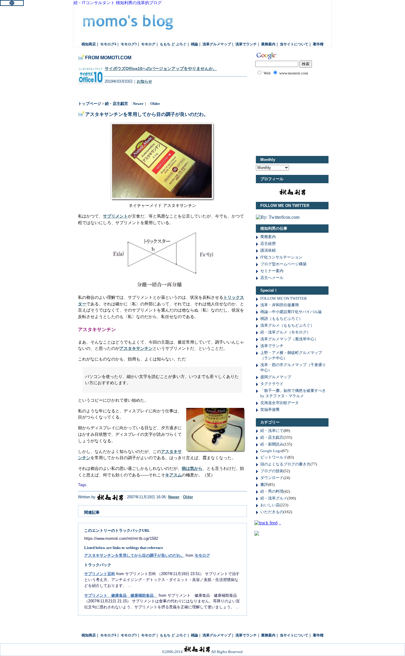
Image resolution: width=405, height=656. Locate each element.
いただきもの (271, 512)
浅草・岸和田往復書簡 (279, 305)
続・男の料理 (271, 491)
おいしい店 (270, 505)
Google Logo (271, 450)
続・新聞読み (271, 444)
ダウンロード (271, 477)
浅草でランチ (246, 44)
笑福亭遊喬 (270, 409)
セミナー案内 (271, 271)
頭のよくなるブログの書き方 (285, 464)
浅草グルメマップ (217, 44)
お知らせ (144, 81)
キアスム (173, 475)
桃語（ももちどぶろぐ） (281, 318)
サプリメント (115, 216)
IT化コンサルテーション (281, 257)
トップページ (89, 103)
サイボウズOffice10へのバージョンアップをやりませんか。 (161, 68)
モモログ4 (108, 44)
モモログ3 (129, 44)
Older (155, 103)
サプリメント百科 (99, 574)
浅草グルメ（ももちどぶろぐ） (287, 325)
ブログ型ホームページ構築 (283, 264)
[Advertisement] (298, 114)
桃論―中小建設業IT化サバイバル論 (291, 311)
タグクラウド (271, 384)
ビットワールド (273, 457)
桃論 (194, 44)
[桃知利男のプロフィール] (110, 497)
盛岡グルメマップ (275, 377)
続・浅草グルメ (273, 498)
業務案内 (268, 44)
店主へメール (271, 277)
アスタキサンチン (136, 348)
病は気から (192, 468)
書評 (264, 484)
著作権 (318, 44)
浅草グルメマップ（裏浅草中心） (289, 339)
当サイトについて (294, 44)
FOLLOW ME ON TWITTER (283, 298)
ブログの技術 (271, 471)
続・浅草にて (271, 430)
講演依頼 (268, 250)
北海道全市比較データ (279, 402)
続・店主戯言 (116, 103)
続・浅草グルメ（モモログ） (285, 332)
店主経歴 (268, 243)
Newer (138, 103)
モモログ (131, 23)
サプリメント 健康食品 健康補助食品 (120, 595)
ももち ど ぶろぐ (173, 44)
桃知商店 (89, 44)
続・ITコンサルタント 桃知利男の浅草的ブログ (118, 3)
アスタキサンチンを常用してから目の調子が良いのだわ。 (134, 555)
